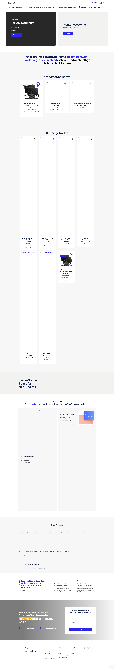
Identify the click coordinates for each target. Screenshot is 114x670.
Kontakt (73, 653)
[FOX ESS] (87, 534)
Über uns (73, 651)
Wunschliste (73, 656)
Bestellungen (48, 651)
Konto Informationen (50, 658)
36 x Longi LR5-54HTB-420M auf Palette (66, 239)
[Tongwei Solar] (57, 534)
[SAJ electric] (26, 540)
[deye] (72, 534)
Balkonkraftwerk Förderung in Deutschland (56, 58)
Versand (83, 109)
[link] (57, 556)
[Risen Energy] (42, 534)
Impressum (60, 651)
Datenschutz (61, 660)
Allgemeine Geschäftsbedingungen (63, 654)
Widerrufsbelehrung (62, 657)
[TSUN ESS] (26, 534)
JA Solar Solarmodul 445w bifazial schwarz (28, 239)
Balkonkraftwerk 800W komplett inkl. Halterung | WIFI (31, 105)
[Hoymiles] (42, 540)
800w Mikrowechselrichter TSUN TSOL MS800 (28, 355)
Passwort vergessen (49, 661)
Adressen (47, 656)
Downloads (47, 653)
